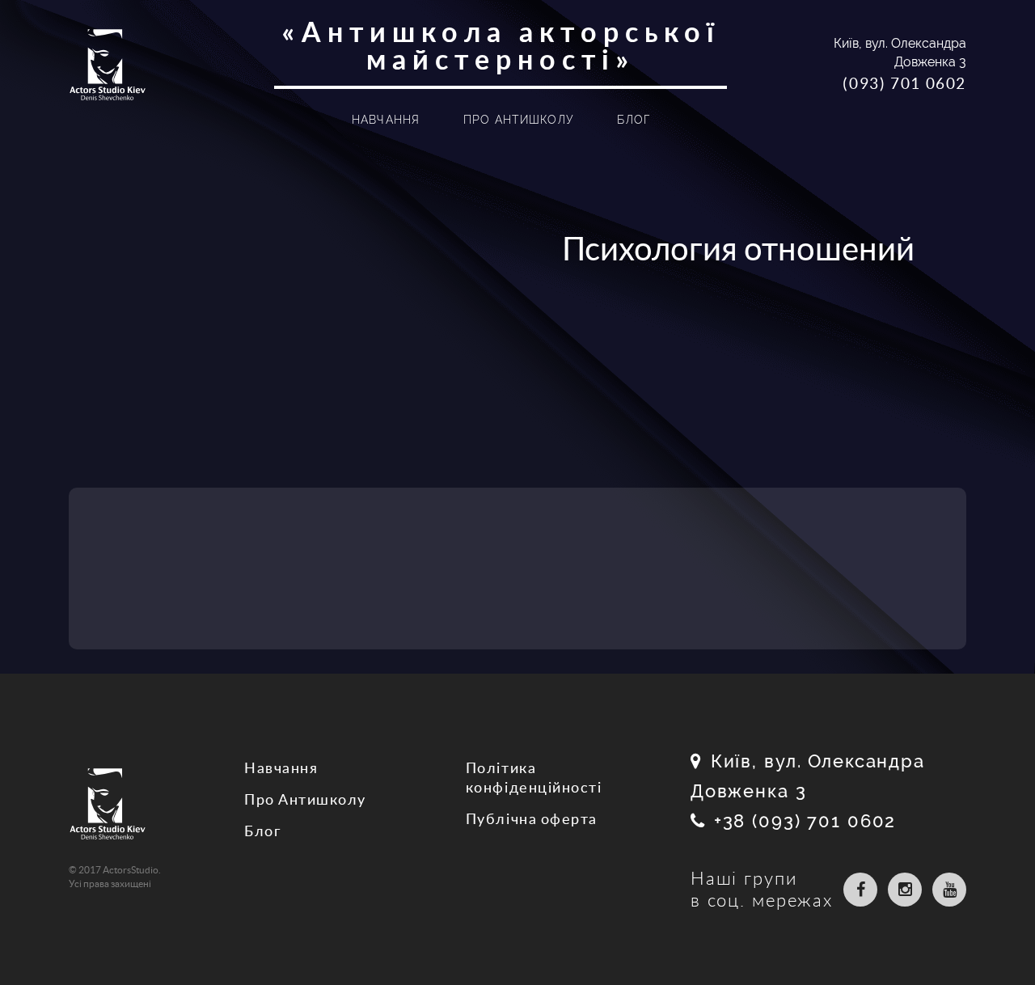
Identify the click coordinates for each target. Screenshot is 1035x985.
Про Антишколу (519, 119)
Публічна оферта (532, 818)
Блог (633, 119)
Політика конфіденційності (534, 777)
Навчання (386, 119)
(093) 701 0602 (904, 83)
